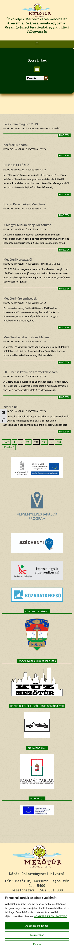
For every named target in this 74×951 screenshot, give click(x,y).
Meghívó (56, 128)
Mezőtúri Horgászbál (17, 259)
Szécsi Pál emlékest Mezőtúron (24, 204)
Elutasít (37, 944)
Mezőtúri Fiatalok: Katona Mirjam (26, 337)
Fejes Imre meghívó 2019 (20, 124)
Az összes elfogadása (37, 925)
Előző (6, 442)
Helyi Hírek (45, 128)
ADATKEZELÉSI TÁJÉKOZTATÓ (50, 916)
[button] (37, 43)
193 (28, 442)
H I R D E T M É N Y (16, 165)
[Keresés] (46, 78)
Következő (8, 447)
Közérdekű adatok (15, 145)
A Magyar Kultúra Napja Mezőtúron (27, 225)
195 (44, 442)
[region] (37, 922)
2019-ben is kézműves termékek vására (30, 372)
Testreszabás (37, 935)
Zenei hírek (10, 407)
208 (59, 442)
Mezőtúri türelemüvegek (20, 298)
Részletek (64, 135)
